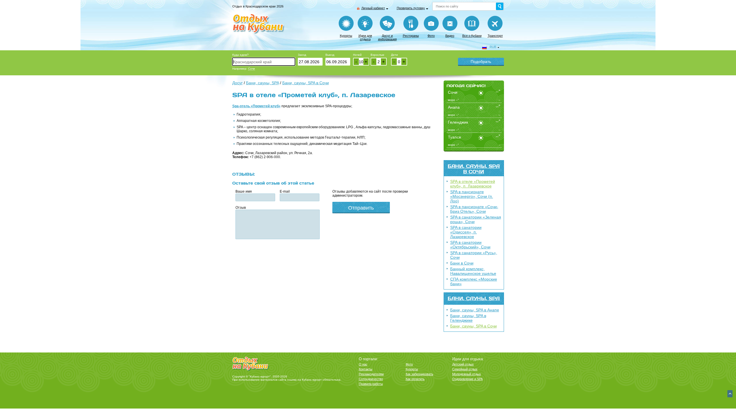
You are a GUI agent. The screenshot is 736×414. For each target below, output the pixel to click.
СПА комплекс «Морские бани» (473, 281)
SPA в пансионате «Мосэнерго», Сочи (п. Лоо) (471, 196)
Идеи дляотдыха (365, 37)
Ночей (357, 54)
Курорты (346, 35)
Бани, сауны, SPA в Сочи (474, 168)
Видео (449, 35)
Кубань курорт (312, 379)
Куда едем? (240, 54)
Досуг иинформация (387, 37)
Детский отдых (463, 364)
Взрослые (377, 54)
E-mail (285, 191)
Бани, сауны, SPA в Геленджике (468, 318)
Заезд (302, 54)
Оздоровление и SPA (467, 379)
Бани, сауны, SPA (474, 298)
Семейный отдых (465, 369)
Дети (394, 54)
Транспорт (495, 35)
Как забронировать (419, 374)
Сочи (251, 68)
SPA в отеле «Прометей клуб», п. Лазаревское (472, 183)
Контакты (365, 369)
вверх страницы (730, 393)
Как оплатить (415, 379)
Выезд (329, 54)
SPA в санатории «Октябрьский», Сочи (470, 244)
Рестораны (411, 35)
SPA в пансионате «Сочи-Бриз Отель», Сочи (474, 209)
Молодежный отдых (466, 374)
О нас (363, 364)
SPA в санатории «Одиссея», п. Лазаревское (466, 232)
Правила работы (371, 384)
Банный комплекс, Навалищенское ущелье (473, 271)
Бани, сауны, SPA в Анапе (474, 310)
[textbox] (263, 62)
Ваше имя (243, 191)
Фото (431, 35)
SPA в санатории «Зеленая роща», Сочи (475, 219)
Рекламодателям (371, 374)
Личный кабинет (373, 8)
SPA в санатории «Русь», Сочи (473, 255)
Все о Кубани (472, 35)
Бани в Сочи (462, 263)
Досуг (237, 82)
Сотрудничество (371, 379)
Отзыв (240, 208)
